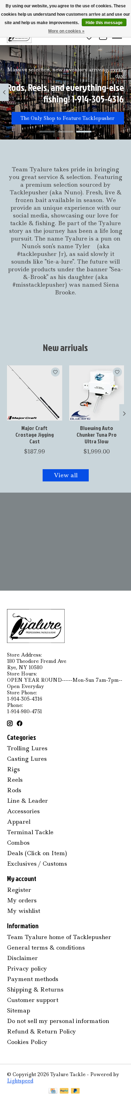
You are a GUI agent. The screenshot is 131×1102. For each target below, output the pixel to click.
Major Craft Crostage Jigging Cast (34, 434)
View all (66, 475)
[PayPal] (64, 1091)
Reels (15, 779)
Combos (18, 842)
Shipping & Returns (35, 989)
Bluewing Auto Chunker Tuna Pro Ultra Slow (97, 434)
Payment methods (32, 979)
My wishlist (23, 911)
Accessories (23, 811)
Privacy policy (27, 968)
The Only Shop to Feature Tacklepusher (68, 118)
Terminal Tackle (30, 832)
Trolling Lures (27, 748)
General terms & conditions (46, 947)
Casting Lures (27, 759)
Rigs (13, 769)
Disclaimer (22, 958)
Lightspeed (20, 1081)
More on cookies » (66, 31)
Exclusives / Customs (37, 863)
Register (19, 890)
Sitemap (18, 1010)
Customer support (32, 1000)
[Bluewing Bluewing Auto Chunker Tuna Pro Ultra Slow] (96, 393)
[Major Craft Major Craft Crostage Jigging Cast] (34, 393)
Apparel (18, 821)
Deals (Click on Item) (37, 853)
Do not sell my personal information (58, 1021)
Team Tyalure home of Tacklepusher (59, 937)
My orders (22, 900)
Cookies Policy (27, 1042)
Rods (14, 790)
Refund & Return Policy (41, 1031)
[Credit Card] (53, 1091)
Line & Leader (27, 800)
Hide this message (104, 22)
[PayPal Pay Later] (75, 1091)
